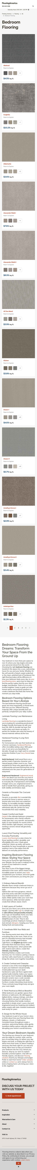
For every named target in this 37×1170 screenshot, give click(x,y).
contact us (13, 1062)
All (22, 13)
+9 (20, 220)
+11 (20, 171)
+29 (20, 417)
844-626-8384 (6, 6)
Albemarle (7, 164)
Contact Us (6, 1129)
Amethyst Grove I (9, 508)
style (28, 872)
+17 (20, 515)
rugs (20, 911)
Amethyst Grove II (9, 557)
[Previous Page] (7, 628)
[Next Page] (29, 628)
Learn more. (25, 1160)
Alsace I (6, 410)
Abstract (6, 65)
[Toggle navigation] (33, 6)
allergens (15, 923)
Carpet (4, 816)
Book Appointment (14, 1096)
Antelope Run (8, 606)
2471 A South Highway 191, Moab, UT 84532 (14, 1138)
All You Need (8, 311)
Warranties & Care (8, 1119)
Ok (18, 1163)
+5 (20, 73)
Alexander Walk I (9, 213)
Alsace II (6, 459)
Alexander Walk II (9, 262)
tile (19, 797)
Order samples (27, 1060)
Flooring (16, 13)
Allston (6, 360)
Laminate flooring (8, 721)
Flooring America (6, 13)
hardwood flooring (24, 745)
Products (5, 1110)
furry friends (25, 753)
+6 (20, 319)
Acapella (6, 115)
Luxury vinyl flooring (9, 838)
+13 (20, 614)
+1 (19, 122)
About (4, 1124)
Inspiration (6, 1115)
